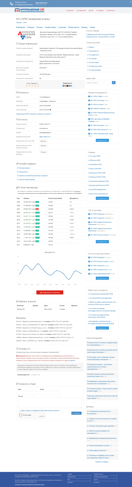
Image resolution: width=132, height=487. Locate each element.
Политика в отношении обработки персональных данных (29, 484)
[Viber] (69, 86)
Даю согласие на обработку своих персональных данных (40, 410)
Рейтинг (91, 47)
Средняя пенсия (98, 474)
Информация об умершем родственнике (102, 438)
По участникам (93, 62)
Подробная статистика (51, 292)
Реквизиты (30, 27)
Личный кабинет (24, 168)
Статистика (62, 27)
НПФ (25, 22)
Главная (19, 22)
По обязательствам (95, 66)
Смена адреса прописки (97, 450)
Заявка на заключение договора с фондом (33, 176)
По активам (92, 58)
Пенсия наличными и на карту (99, 445)
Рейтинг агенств (73, 27)
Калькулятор (23, 172)
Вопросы (70, 482)
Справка (101, 10)
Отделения (82, 10)
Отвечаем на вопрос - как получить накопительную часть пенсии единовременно (99, 366)
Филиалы (84, 27)
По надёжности (93, 55)
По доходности (93, 51)
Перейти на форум (101, 462)
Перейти (44, 141)
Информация (20, 27)
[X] (67, 86)
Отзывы (92, 27)
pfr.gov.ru (72, 360)
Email (42, 389)
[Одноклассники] (65, 86)
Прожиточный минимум (100, 476)
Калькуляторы (71, 476)
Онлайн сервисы (50, 27)
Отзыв (20, 396)
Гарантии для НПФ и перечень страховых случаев (33, 114)
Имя (19, 389)
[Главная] (29, 10)
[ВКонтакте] (63, 86)
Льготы (96, 479)
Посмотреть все (102, 140)
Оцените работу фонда (27, 179)
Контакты (40, 27)
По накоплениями (94, 70)
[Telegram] (71, 86)
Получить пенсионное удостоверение (102, 426)
